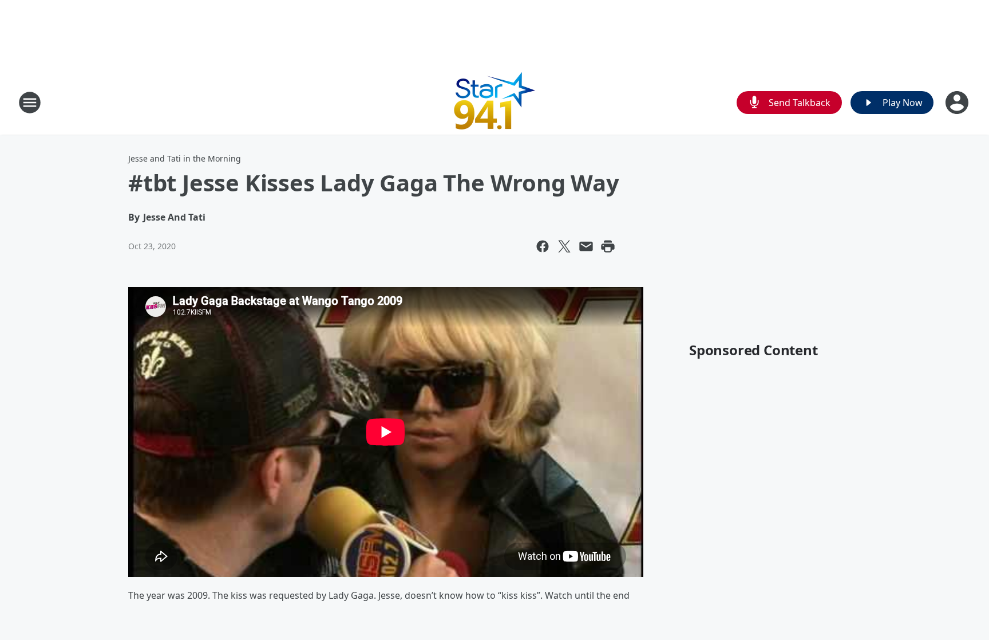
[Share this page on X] (564, 246)
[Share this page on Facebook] (543, 246)
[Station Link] (495, 102)
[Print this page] (608, 246)
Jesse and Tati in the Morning (184, 158)
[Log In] (958, 102)
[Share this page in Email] (586, 246)
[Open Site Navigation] (29, 102)
